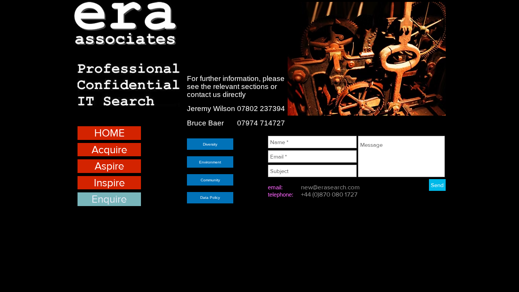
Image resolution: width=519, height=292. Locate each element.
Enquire (109, 199)
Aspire (109, 166)
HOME (109, 133)
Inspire (109, 183)
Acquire (109, 150)
